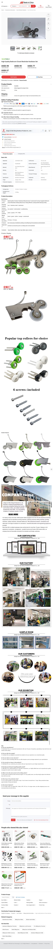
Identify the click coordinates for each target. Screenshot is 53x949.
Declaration (41, 943)
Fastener (16, 905)
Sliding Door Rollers (19, 919)
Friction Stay (41, 905)
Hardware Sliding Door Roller (37, 932)
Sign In (3, 147)
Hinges (40, 900)
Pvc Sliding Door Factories (39, 926)
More (2, 938)
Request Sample (23, 80)
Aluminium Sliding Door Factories (9, 926)
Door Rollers (4, 900)
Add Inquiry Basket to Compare (26, 53)
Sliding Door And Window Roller (29, 929)
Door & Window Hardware (21, 10)
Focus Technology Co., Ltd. (17, 943)
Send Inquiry (13, 77)
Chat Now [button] (40, 77)
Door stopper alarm (30, 905)
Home (2, 10)
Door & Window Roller (32, 10)
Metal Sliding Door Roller (23, 932)
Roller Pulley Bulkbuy (6, 936)
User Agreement (34, 943)
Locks (15, 902)
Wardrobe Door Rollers (7, 919)
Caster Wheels (4, 902)
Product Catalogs (21, 897)
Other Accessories (43, 902)
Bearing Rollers (29, 902)
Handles (28, 900)
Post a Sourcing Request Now (41, 820)
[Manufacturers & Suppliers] (26, 2)
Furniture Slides (4, 905)
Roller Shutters (5, 929)
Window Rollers (17, 900)
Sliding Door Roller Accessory (8, 932)
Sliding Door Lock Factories (25, 926)
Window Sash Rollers (30, 919)
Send (13, 820)
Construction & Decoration (10, 10)
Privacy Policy (47, 943)
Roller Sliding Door (15, 929)
